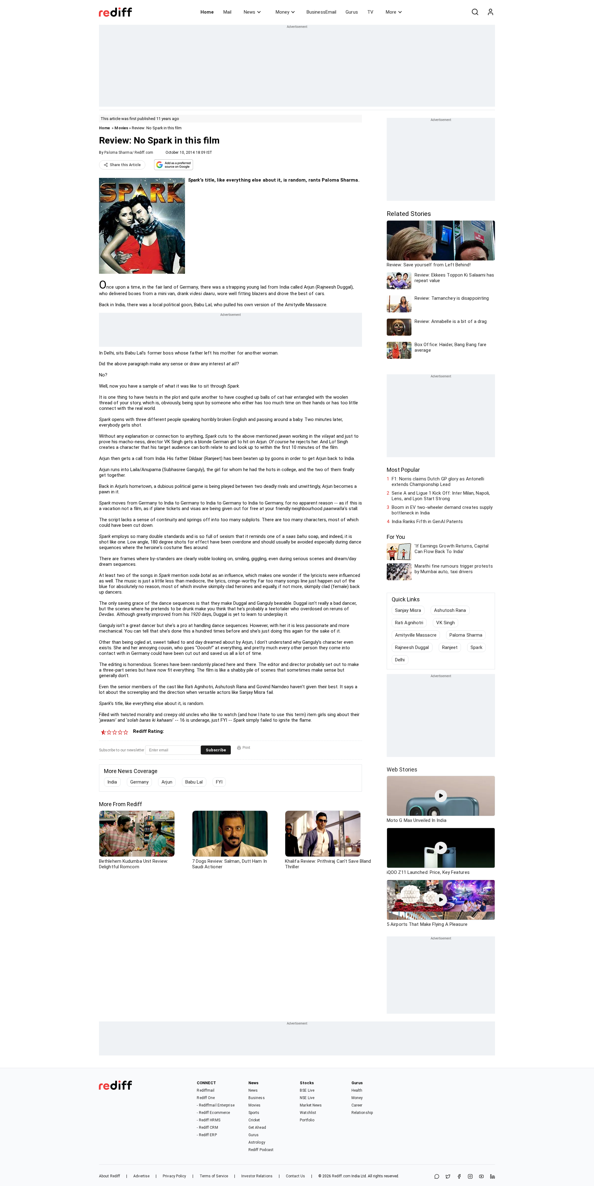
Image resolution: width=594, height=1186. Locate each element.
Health (357, 1090)
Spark (476, 647)
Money (282, 12)
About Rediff (109, 1176)
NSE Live (307, 1098)
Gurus (352, 12)
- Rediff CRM (207, 1127)
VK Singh (445, 622)
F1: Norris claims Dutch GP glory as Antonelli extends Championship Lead (438, 481)
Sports (254, 1113)
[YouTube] (481, 1177)
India (112, 782)
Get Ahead (257, 1127)
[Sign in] (490, 12)
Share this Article (125, 165)
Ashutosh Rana (450, 610)
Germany (139, 782)
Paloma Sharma (466, 635)
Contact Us (295, 1176)
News (249, 12)
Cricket (254, 1120)
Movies (121, 128)
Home (207, 12)
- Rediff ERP (207, 1135)
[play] (441, 796)
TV (370, 12)
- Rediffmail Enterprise (215, 1105)
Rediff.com (341, 1176)
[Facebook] (459, 1177)
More (391, 12)
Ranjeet (450, 647)
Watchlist (308, 1113)
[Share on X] (448, 1177)
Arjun (166, 782)
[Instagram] (470, 1177)
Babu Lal (194, 782)
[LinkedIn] (492, 1177)
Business (256, 1098)
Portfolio (307, 1120)
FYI (219, 782)
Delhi (400, 660)
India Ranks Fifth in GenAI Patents (427, 521)
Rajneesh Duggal (412, 647)
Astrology (256, 1142)
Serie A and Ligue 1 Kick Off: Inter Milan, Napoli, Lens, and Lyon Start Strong (441, 495)
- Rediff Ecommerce (213, 1113)
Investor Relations (257, 1176)
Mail (227, 12)
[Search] (475, 12)
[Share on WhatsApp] (436, 1177)
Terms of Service (214, 1176)
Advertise (141, 1176)
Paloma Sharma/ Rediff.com (128, 152)
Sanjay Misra (408, 610)
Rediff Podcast (260, 1150)
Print (246, 748)
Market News (311, 1105)
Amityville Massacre (416, 635)
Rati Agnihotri (409, 622)
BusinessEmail (321, 12)
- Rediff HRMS (208, 1120)
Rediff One (206, 1098)
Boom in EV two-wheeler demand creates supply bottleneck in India (442, 510)
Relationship (362, 1113)
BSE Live (307, 1090)
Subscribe (216, 750)
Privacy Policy (174, 1176)
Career (357, 1105)
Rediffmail (205, 1090)
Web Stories (402, 769)
